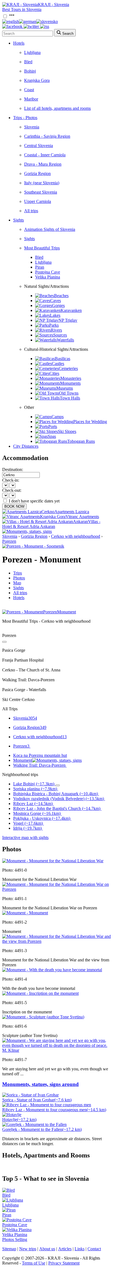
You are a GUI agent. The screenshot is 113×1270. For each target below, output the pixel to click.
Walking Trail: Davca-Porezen (39, 765)
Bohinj (30, 71)
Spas (52, 436)
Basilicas (62, 358)
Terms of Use (33, 1263)
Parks (54, 325)
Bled (28, 61)
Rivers (56, 330)
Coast (29, 89)
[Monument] (25, 912)
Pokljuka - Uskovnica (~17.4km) (41, 818)
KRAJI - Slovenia (53, 4)
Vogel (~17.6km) (28, 823)
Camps (58, 416)
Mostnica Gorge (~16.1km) (37, 813)
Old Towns (68, 393)
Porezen (9, 541)
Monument (22, 760)
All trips (31, 210)
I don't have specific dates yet (34, 501)
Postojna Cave (47, 272)
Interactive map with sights (25, 837)
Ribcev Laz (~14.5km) (33, 803)
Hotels (18, 43)
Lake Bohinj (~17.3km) (33, 783)
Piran (39, 267)
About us (47, 1248)
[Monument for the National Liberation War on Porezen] (56, 889)
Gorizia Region (37, 173)
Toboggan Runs (81, 441)
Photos (19, 578)
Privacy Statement (64, 1263)
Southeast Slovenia (40, 192)
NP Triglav (67, 320)
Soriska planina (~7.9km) (35, 788)
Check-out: (11, 490)
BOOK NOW (14, 506)
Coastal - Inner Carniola (45, 155)
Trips (17, 573)
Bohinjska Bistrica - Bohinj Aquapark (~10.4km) (55, 793)
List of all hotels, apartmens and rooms (57, 108)
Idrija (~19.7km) (27, 828)
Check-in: (10, 480)
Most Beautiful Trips (42, 248)
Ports (52, 426)
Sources (60, 335)
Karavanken (71, 310)
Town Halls (70, 398)
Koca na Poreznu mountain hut (40, 755)
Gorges (58, 305)
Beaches (61, 295)
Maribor (31, 99)
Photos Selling (14, 1239)
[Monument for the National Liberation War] (52, 860)
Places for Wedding (90, 421)
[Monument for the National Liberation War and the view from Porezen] (56, 941)
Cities (54, 373)
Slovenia (31, 127)
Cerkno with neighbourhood (75, 536)
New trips (27, 1248)
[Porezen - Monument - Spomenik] (33, 546)
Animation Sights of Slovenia (49, 229)
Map (17, 583)
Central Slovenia (38, 145)
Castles (58, 363)
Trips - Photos (25, 117)
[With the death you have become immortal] (52, 969)
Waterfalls (65, 340)
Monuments (70, 383)
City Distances (25, 446)
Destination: (12, 469)
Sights (18, 220)
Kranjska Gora (37, 80)
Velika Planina (47, 277)
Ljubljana (32, 52)
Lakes (55, 315)
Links (79, 1248)
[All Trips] (4, 642)
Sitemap (9, 1248)
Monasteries (70, 378)
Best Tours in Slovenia (21, 9)
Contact (94, 1248)
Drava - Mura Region (42, 164)
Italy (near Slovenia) (41, 182)
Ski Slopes (67, 431)
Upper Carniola (37, 201)
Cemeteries (68, 368)
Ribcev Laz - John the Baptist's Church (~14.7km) (56, 808)
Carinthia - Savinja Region (47, 136)
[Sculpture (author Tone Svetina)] (43, 1017)
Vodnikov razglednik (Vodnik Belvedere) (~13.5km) (58, 798)
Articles (65, 1248)
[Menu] (12, 16)
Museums (64, 388)
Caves (55, 300)
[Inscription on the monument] (40, 993)
